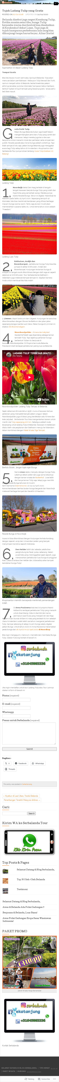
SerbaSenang (27, 784)
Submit (29, 749)
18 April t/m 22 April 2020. (33, 629)
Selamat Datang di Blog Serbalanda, (36, 870)
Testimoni (22, 890)
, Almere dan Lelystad (32, 332)
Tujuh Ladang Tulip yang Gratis (22, 11)
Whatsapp (8, 712)
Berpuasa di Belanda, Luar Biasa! (20, 913)
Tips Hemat (44, 1068)
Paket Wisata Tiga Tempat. (34, 430)
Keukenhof (39, 478)
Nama (10, 696)
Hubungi (21, 1071)
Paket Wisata (9, 1071)
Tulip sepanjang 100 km (21, 422)
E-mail (11, 704)
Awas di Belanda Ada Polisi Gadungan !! (23, 907)
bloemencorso (21, 486)
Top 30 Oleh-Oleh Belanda (31, 880)
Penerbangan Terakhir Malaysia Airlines (21, 800)
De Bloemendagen (17, 327)
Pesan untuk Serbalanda (21, 721)
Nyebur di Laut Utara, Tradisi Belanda (21, 796)
